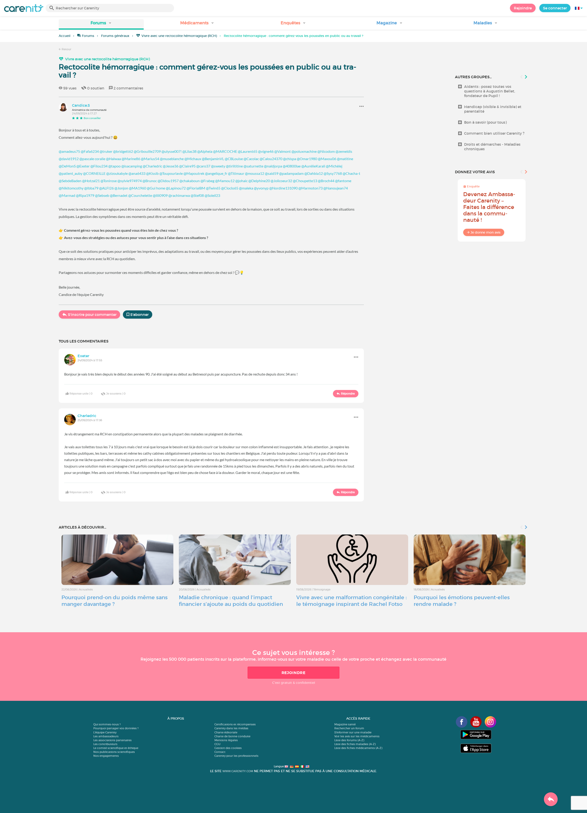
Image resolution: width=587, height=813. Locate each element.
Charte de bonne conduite (232, 736)
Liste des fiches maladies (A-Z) (355, 744)
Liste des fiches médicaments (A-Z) (358, 748)
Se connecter (555, 8)
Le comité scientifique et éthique (115, 748)
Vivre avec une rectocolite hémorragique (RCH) (179, 36)
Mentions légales (226, 740)
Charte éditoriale (225, 732)
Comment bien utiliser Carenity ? (494, 133)
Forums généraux (115, 36)
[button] (101, 24)
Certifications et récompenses (235, 724)
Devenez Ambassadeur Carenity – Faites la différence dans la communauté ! (489, 207)
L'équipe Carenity (104, 732)
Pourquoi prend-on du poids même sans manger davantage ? (114, 600)
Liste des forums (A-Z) (349, 740)
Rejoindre (523, 8)
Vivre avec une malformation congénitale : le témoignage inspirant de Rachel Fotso (351, 600)
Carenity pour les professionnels (236, 755)
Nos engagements (106, 755)
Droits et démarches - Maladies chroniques (492, 146)
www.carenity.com (237, 771)
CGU (217, 744)
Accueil (64, 36)
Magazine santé (345, 724)
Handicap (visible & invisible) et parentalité (492, 109)
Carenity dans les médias (231, 728)
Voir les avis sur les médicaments (356, 736)
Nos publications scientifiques (114, 752)
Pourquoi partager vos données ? (115, 728)
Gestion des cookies (228, 748)
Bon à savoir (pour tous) (485, 122)
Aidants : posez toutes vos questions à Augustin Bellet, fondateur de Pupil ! (489, 91)
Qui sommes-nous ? (107, 724)
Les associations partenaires (112, 740)
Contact (219, 752)
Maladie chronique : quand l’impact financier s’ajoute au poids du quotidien (231, 600)
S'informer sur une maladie (352, 732)
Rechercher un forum (349, 728)
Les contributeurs (105, 744)
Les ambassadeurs (106, 736)
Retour (66, 49)
